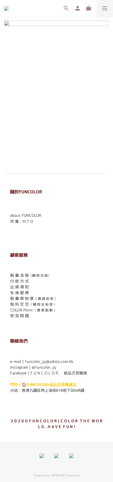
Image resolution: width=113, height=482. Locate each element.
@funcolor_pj (44, 367)
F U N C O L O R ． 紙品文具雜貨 (58, 373)
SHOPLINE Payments (65, 475)
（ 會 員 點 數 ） (45, 310)
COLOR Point (21, 310)
